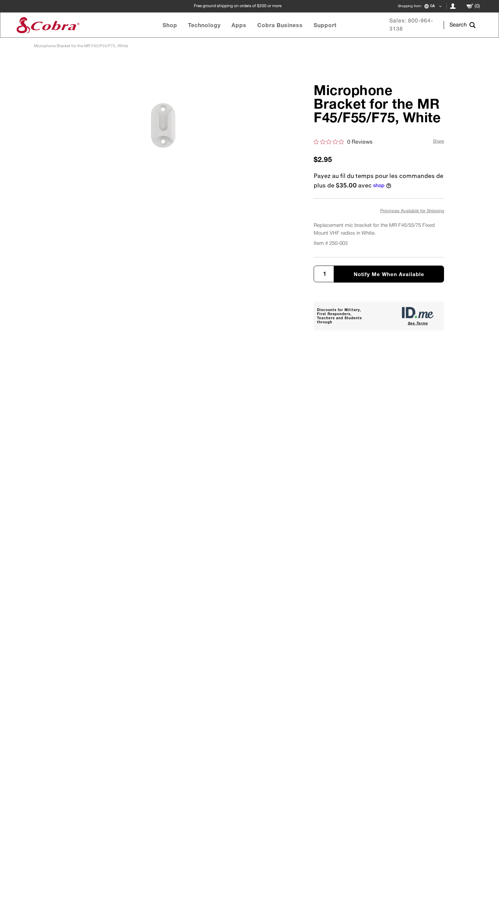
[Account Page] (453, 6)
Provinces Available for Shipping (412, 211)
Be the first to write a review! (249, 493)
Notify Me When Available (389, 274)
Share (438, 142)
